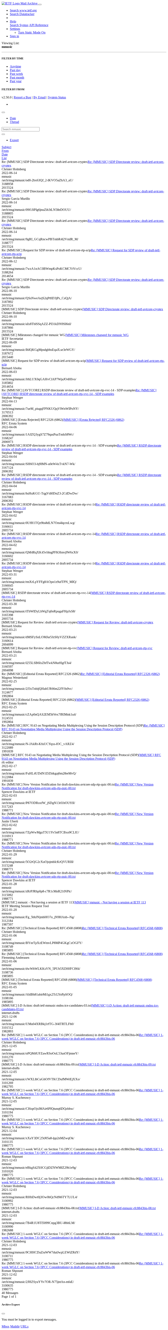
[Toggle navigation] (40, 4)
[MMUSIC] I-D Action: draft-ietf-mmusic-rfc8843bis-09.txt (117, 1064)
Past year (16, 81)
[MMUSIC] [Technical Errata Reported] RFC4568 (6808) (114, 979)
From (5, 150)
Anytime (15, 66)
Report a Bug (22, 97)
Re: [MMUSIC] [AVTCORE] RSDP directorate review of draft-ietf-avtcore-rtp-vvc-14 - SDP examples (79, 392)
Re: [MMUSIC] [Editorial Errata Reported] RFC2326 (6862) (120, 674)
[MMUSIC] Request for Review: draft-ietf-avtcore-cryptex (115, 622)
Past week (16, 74)
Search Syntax (19, 25)
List (4, 158)
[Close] (3, 1313)
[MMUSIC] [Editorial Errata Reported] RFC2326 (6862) (112, 699)
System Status (57, 97)
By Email (39, 97)
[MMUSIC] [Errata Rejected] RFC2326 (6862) (93, 419)
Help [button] (13, 21)
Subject (6, 147)
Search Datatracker (22, 14)
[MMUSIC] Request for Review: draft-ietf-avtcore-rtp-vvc (114, 648)
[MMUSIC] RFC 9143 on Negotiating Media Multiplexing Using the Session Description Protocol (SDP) (81, 756)
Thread (14, 122)
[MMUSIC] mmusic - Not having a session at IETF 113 (110, 902)
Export (14, 140)
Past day (15, 70)
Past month (17, 77)
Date (13, 118)
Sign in (14, 36)
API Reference (38, 25)
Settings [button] (15, 28)
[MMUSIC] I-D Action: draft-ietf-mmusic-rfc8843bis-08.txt (117, 1208)
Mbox (5, 1326)
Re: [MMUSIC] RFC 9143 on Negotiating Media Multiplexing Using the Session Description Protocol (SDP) (83, 727)
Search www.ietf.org (23, 10)
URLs (24, 1326)
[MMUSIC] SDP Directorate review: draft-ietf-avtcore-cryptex (122, 309)
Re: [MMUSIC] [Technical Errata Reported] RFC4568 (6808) (122, 928)
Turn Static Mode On (31, 32)
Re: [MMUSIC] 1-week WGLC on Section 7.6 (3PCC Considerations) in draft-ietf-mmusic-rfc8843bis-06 (82, 1036)
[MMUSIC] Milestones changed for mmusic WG (97, 335)
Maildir (15, 1326)
